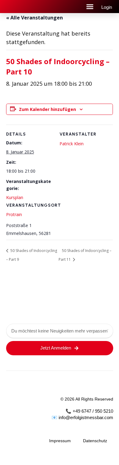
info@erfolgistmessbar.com (86, 417)
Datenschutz (95, 440)
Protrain (14, 214)
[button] (90, 6)
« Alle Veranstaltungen (34, 17)
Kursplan (14, 197)
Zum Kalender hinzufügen (47, 109)
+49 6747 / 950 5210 (93, 411)
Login (106, 7)
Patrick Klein (72, 143)
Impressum (60, 440)
